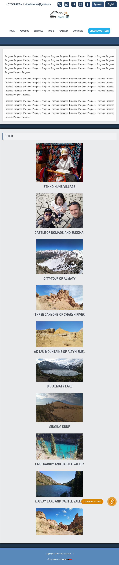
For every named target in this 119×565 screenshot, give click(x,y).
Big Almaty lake (59, 386)
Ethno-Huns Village (59, 187)
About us (24, 30)
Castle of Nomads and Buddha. (59, 233)
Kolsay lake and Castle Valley (59, 501)
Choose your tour (99, 30)
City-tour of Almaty (60, 278)
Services (38, 30)
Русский (97, 4)
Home (12, 30)
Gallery (64, 30)
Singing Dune (59, 427)
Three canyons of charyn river (60, 314)
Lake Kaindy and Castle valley (59, 464)
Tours (51, 30)
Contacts (78, 30)
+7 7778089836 (14, 4)
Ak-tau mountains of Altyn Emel (59, 352)
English (111, 4)
